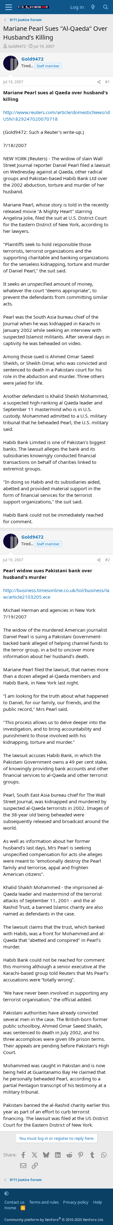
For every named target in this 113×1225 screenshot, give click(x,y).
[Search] (106, 7)
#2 (107, 560)
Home (10, 1208)
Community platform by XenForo (54, 1219)
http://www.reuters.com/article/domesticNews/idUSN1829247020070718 (56, 115)
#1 (107, 82)
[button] (6, 1193)
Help (97, 1202)
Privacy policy (76, 1202)
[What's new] (93, 7)
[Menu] (8, 7)
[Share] (99, 82)
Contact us (14, 1202)
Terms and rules (44, 1202)
